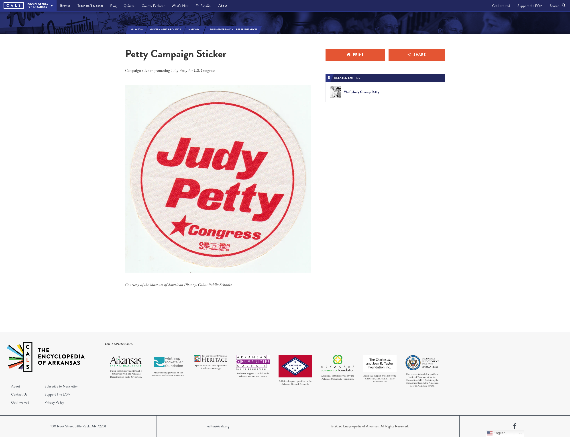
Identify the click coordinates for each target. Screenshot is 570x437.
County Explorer (153, 5)
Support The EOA (57, 394)
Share (419, 54)
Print (358, 54)
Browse (65, 5)
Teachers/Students (90, 5)
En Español (203, 5)
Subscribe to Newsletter (61, 386)
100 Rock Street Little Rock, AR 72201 (78, 426)
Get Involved (501, 5)
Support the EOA (529, 5)
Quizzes (129, 5)
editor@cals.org (218, 426)
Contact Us (19, 394)
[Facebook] (514, 426)
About (222, 5)
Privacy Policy (54, 402)
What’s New (180, 5)
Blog (113, 5)
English (499, 433)
